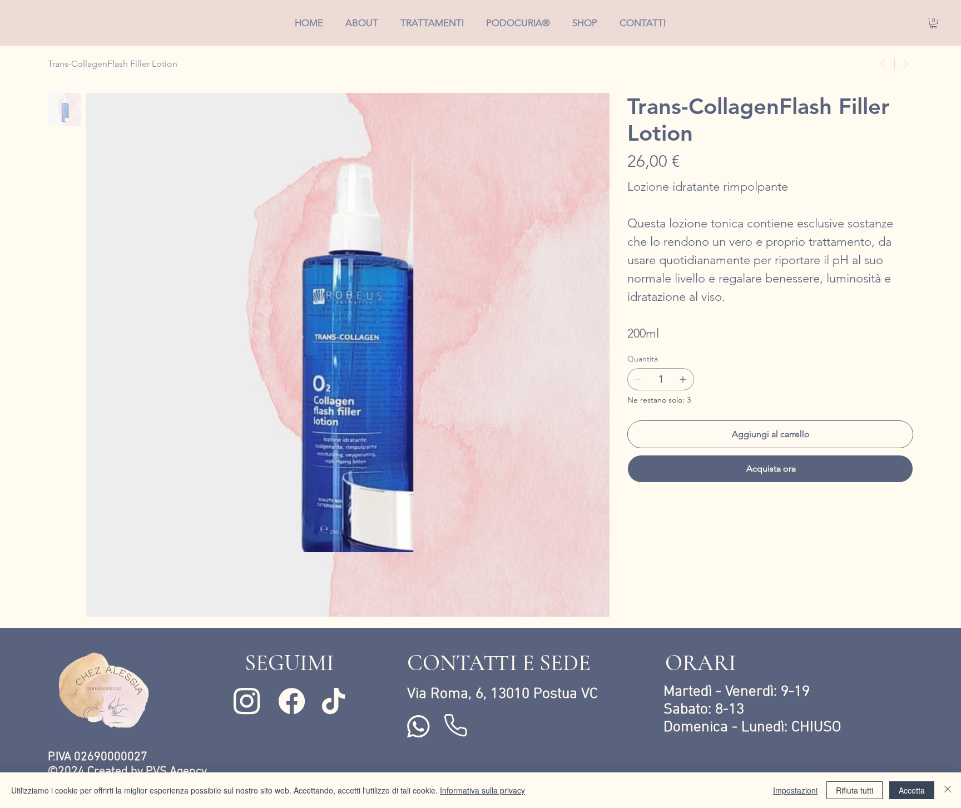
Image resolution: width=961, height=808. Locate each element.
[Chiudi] (947, 790)
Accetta (912, 790)
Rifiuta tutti (854, 790)
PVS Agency (176, 772)
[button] (933, 23)
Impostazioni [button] (795, 790)
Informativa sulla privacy (482, 790)
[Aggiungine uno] (683, 379)
